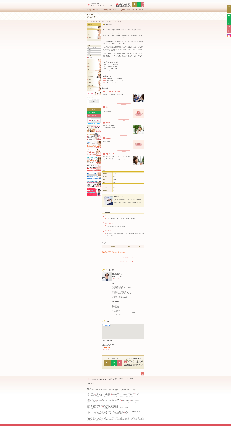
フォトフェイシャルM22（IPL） (115, 398)
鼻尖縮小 (89, 401)
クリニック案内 (130, 9)
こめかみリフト (131, 393)
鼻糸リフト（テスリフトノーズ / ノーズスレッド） (112, 400)
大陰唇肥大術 (118, 410)
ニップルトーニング (91, 47)
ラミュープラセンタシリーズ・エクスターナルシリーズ (97, 413)
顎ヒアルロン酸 (131, 402)
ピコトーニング (105, 398)
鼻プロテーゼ (99, 400)
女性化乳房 (89, 57)
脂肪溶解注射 (125, 394)
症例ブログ (116, 9)
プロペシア (100, 406)
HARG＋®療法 (116, 406)
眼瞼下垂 (100, 389)
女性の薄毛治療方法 (114, 405)
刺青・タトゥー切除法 (124, 407)
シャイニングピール (119, 399)
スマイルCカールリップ (121, 411)
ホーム (88, 9)
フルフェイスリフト (116, 393)
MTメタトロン (110, 413)
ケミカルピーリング (90, 399)
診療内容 (110, 9)
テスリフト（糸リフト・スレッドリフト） (104, 393)
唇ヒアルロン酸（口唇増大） (136, 411)
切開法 (96, 389)
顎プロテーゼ (137, 402)
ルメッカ (92, 398)
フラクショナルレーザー (91, 393)
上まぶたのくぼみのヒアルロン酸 (129, 390)
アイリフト (129, 389)
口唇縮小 (127, 411)
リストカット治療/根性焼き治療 (118, 412)
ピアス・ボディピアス (96, 412)
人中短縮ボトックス (111, 411)
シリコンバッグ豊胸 (91, 41)
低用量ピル (129, 410)
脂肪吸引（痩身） (107, 394)
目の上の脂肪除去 (115, 389)
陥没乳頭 (89, 53)
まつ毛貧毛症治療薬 (118, 413)
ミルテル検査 (125, 413)
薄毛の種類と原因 (96, 405)
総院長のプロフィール (117, 278)
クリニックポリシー (96, 9)
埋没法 (93, 389)
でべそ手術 (107, 395)
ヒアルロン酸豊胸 (91, 43)
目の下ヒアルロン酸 (101, 390)
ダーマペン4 (98, 399)
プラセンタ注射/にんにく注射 (106, 412)
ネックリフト (137, 393)
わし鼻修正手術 (94, 401)
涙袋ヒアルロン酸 (118, 390)
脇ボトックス (97, 408)
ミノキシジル (109, 406)
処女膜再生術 (112, 410)
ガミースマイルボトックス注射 (97, 411)
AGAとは (95, 406)
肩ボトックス (102, 395)
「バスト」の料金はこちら (123, 257)
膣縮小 (100, 410)
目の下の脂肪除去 (123, 389)
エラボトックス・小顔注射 (95, 402)
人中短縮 (105, 411)
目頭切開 (105, 389)
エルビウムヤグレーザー (126, 398)
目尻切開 (109, 389)
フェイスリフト (124, 393)
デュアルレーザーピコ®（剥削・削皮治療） (111, 407)
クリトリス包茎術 (105, 410)
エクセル (93, 394)
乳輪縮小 (89, 49)
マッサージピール (104, 399)
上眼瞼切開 (134, 389)
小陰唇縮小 (95, 410)
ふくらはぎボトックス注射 (133, 394)
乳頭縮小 (89, 51)
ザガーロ (104, 406)
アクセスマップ (139, 9)
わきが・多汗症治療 (104, 408)
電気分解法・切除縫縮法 (136, 398)
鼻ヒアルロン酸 (93, 400)
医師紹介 (105, 9)
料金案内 (122, 10)
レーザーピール (111, 399)
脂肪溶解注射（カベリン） (116, 394)
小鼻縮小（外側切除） (126, 400)
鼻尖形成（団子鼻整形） (135, 400)
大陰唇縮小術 (124, 410)
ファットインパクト (99, 394)
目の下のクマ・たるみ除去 (92, 390)
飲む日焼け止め (127, 412)
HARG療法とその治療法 (105, 405)
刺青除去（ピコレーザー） (97, 407)
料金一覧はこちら (123, 261)
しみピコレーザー (98, 398)
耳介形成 (89, 412)
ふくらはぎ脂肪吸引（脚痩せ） (92, 395)
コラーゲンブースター (110, 390)
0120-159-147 (116, 379)
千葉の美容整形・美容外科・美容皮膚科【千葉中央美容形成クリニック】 (100, 21)
